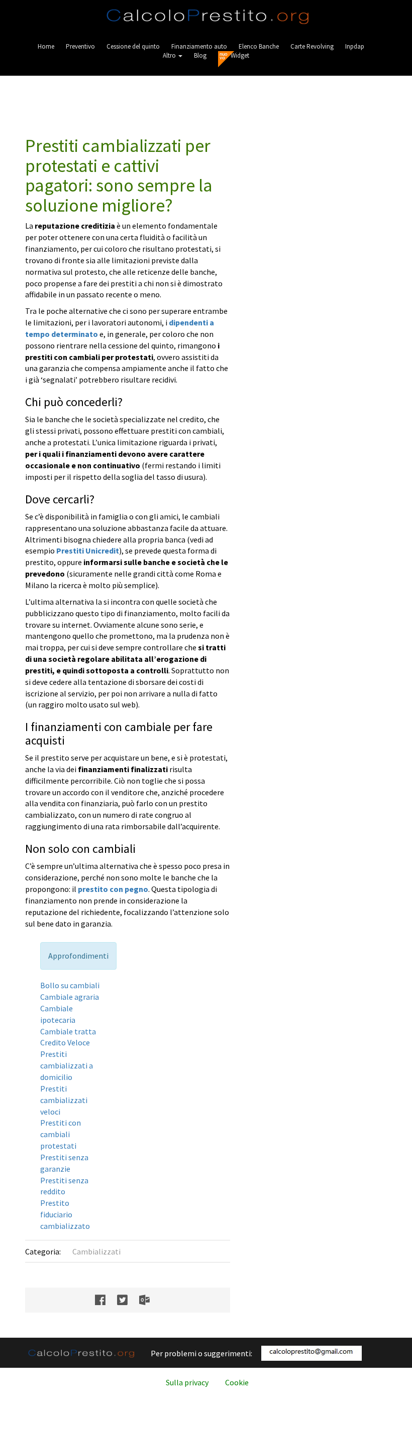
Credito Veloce (65, 1042)
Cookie (237, 1382)
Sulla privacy (187, 1382)
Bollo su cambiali (69, 985)
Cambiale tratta (68, 1031)
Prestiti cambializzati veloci (63, 1100)
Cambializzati (96, 1251)
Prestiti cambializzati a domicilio (66, 1065)
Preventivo (80, 46)
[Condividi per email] (149, 1300)
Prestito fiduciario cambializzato (65, 1214)
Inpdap (354, 46)
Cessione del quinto (133, 46)
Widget (240, 55)
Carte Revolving (312, 46)
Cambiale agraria (69, 997)
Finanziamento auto (199, 46)
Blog (200, 55)
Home (46, 46)
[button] (172, 55)
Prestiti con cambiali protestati (60, 1134)
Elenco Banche (259, 46)
